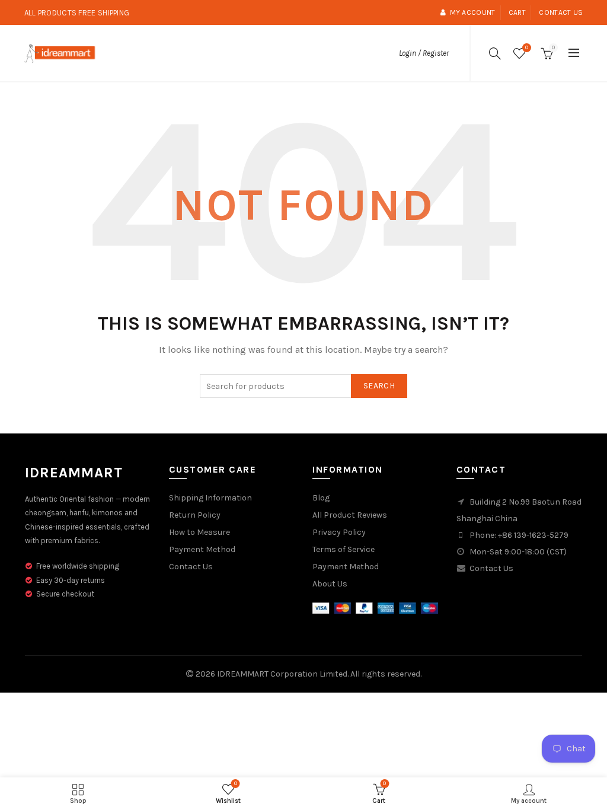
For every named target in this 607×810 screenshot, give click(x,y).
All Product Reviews (349, 515)
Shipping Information (210, 498)
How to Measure (199, 532)
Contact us (561, 12)
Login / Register (424, 53)
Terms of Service (343, 549)
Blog (321, 498)
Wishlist (526, 47)
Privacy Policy (339, 532)
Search (379, 386)
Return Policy (195, 515)
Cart (517, 12)
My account (472, 12)
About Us (329, 584)
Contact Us (191, 567)
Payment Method (202, 549)
